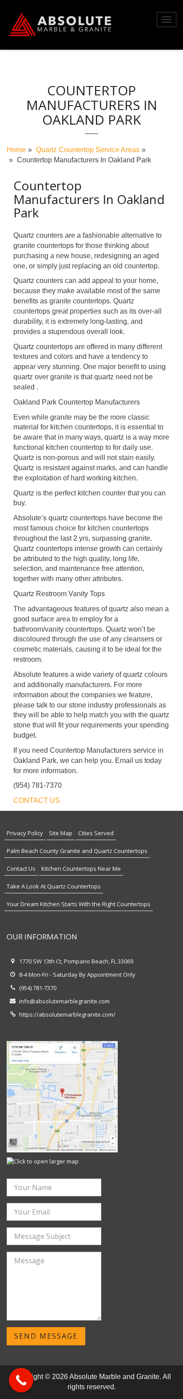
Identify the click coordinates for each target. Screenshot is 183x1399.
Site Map (60, 833)
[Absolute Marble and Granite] (61, 25)
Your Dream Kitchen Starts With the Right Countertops (79, 904)
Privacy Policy (25, 833)
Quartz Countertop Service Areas (87, 149)
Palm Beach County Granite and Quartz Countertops (77, 851)
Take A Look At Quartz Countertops (54, 886)
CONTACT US (36, 800)
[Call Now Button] (21, 1380)
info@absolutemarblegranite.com (64, 1001)
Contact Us (21, 868)
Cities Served (96, 833)
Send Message (46, 1336)
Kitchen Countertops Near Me (81, 868)
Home (16, 149)
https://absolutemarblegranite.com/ (67, 1014)
